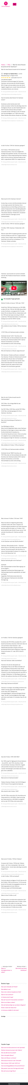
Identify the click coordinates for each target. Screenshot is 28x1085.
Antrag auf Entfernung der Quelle (10, 91)
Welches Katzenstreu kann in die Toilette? (11, 1050)
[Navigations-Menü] (14, 4)
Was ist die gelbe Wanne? (7, 1055)
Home (3, 65)
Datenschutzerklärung (14, 1083)
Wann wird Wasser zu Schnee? (8, 1058)
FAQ (8, 65)
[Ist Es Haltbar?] (5, 4)
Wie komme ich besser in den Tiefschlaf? (11, 1060)
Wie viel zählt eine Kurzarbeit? (8, 1052)
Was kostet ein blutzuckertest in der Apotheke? (13, 1047)
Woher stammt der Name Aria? (8, 1007)
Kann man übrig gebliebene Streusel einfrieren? (13, 1065)
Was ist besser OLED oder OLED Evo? (10, 1063)
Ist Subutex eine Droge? (7, 997)
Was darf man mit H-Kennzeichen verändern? (12, 999)
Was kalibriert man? (6, 989)
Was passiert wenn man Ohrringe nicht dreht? (12, 1068)
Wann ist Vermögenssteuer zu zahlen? (6, 970)
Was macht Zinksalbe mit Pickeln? (9, 986)
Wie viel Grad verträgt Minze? (8, 1071)
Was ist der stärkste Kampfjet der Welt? (11, 992)
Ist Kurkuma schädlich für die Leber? (10, 1010)
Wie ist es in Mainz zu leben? (8, 1002)
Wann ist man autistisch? (7, 994)
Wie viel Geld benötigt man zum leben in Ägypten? (13, 1005)
